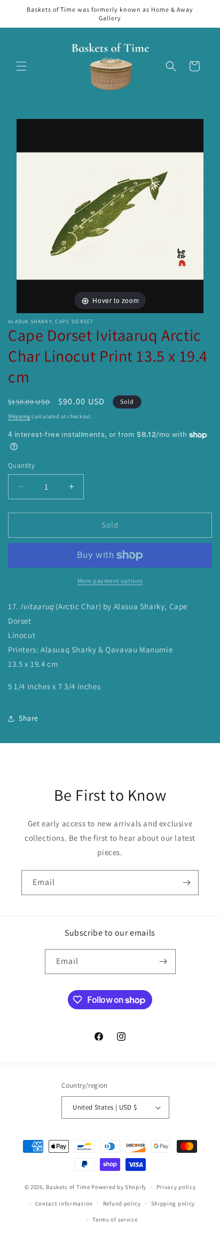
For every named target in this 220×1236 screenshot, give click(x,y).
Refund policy (122, 1203)
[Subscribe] (186, 882)
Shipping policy (173, 1203)
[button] (21, 66)
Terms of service (114, 1219)
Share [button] (28, 718)
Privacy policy (176, 1187)
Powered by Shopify (118, 1187)
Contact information (64, 1203)
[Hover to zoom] (110, 215)
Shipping (19, 416)
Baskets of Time (68, 1187)
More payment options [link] (110, 581)
